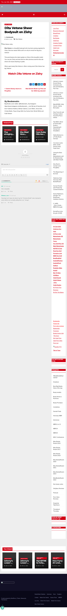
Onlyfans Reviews (58, 488)
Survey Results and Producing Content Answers (58, 187)
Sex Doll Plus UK (58, 243)
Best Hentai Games (39, 604)
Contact (36, 597)
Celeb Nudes (57, 285)
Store (54, 594)
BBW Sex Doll (57, 256)
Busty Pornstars (58, 402)
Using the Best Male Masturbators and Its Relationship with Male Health (58, 156)
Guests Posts (57, 411)
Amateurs (56, 382)
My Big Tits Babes (58, 292)
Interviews (56, 420)
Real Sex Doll (57, 251)
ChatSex (55, 35)
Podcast (55, 492)
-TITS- (55, 282)
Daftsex (55, 265)
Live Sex (37, 600)
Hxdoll (55, 270)
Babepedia (56, 328)
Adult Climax (57, 280)
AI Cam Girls (57, 226)
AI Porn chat (57, 234)
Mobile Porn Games (56, 600)
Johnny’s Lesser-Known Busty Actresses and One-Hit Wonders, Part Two (58, 85)
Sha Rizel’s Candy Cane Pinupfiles (57, 165)
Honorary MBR (57, 415)
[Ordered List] (12, 175)
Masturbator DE (58, 236)
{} (23, 174)
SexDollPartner (58, 260)
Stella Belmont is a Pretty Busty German (58, 136)
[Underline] (7, 175)
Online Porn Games (45, 600)
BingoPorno (56, 33)
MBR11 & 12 (57, 424)
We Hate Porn (57, 338)
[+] (26, 174)
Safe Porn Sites (57, 340)
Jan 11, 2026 (25, 565)
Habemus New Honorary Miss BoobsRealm (57, 179)
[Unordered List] (14, 175)
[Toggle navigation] (33, 14)
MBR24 (55, 428)
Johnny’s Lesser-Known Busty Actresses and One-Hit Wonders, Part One (58, 96)
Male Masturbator (58, 246)
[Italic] (5, 175)
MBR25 (55, 433)
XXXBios (56, 275)
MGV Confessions (58, 437)
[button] (64, 14)
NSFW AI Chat (57, 248)
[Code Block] (19, 175)
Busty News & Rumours (40, 558)
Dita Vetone (19, 39)
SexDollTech (57, 263)
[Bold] (3, 175)
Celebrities (56, 407)
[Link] (21, 175)
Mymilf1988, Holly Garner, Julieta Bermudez (58, 106)
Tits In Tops (56, 350)
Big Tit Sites (57, 273)
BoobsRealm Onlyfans (40, 594)
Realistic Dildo (57, 268)
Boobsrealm (9, 37)
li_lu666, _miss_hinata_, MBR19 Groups (57, 205)
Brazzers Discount (58, 31)
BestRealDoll (57, 258)
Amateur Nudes (57, 43)
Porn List (55, 343)
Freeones (56, 331)
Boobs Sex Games (44, 597)
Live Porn (56, 28)
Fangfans (59, 594)
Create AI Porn (57, 45)
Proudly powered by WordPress (8, 598)
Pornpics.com (57, 253)
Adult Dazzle (57, 278)
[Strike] (10, 175)
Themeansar (4, 599)
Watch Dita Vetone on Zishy (25, 73)
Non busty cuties (58, 484)
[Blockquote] (17, 175)
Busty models (8, 24)
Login (47, 164)
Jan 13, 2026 (8, 565)
